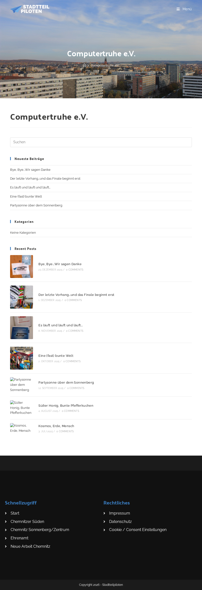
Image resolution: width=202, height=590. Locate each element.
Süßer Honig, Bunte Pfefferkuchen (65, 405)
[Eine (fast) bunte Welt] (21, 358)
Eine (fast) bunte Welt (26, 196)
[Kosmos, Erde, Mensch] (21, 428)
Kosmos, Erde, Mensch (56, 426)
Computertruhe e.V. (105, 65)
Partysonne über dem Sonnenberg (36, 205)
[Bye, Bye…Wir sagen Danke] (21, 266)
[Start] (84, 65)
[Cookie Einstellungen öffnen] (11, 583)
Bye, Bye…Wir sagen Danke (30, 170)
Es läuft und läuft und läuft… (30, 187)
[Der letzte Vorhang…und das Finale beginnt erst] (21, 297)
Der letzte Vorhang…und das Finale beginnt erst (45, 178)
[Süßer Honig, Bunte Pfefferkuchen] (21, 408)
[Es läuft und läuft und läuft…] (21, 327)
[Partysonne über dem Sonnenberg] (21, 384)
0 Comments (74, 269)
